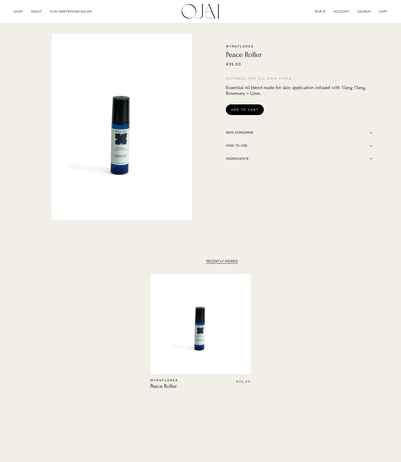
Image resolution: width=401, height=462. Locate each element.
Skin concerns (239, 132)
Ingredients (237, 159)
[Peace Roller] (200, 324)
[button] (18, 11)
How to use (236, 145)
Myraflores (240, 46)
